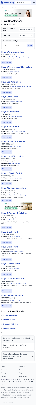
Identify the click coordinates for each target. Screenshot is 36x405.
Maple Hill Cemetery (15, 236)
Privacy (3, 373)
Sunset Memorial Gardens (16, 251)
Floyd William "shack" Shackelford (16, 67)
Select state (7, 35)
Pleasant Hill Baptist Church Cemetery (20, 86)
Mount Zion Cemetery (15, 116)
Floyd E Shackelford (10, 112)
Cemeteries (4, 370)
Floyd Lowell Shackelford (12, 156)
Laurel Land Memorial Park (17, 131)
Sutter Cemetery (14, 268)
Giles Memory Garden (15, 101)
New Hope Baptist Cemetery (17, 283)
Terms (21, 370)
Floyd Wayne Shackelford (12, 52)
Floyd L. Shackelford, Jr (12, 173)
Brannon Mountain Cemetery (17, 195)
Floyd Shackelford (9, 97)
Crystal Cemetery (14, 71)
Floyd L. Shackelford (10, 264)
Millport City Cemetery (15, 146)
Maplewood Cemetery (15, 178)
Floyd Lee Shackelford (11, 82)
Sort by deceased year (9, 29)
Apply (30, 45)
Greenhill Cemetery (14, 220)
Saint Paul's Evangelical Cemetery (19, 57)
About (3, 366)
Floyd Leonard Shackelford (13, 141)
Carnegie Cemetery (15, 163)
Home (2, 7)
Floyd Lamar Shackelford (12, 278)
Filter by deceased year (11, 41)
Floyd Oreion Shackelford (12, 295)
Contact (3, 376)
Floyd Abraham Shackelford (13, 188)
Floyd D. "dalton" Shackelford (14, 213)
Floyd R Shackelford (10, 126)
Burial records (9, 7)
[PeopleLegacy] (7, 2)
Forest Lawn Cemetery (15, 300)
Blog (20, 373)
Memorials (22, 366)
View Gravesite (6, 62)
